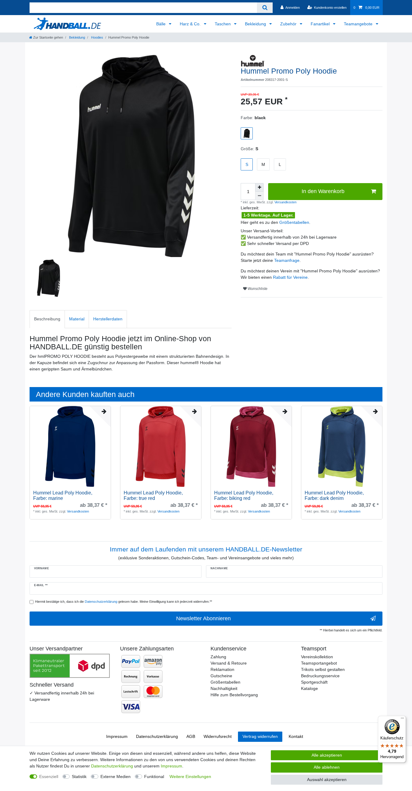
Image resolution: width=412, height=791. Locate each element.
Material (76, 318)
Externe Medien (115, 776)
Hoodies (96, 37)
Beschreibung (47, 318)
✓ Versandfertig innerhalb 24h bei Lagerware (62, 696)
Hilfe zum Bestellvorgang (234, 694)
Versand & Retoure (229, 663)
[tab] (47, 319)
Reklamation (222, 669)
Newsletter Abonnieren (203, 618)
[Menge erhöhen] (259, 187)
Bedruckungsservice (320, 675)
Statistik (79, 776)
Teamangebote (359, 23)
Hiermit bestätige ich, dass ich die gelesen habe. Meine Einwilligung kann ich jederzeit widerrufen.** (123, 601)
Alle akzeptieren (327, 755)
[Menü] (402, 719)
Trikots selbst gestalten (323, 669)
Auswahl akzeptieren (327, 779)
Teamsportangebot (319, 663)
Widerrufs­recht (218, 736)
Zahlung (218, 656)
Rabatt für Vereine (290, 277)
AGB (190, 736)
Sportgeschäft (314, 682)
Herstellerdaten (107, 318)
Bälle (161, 23)
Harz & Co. (191, 23)
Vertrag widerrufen (260, 736)
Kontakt (296, 736)
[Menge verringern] (259, 196)
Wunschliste (257, 289)
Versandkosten (285, 202)
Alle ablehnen (327, 767)
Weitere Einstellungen (190, 776)
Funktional (154, 776)
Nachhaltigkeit (224, 688)
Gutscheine (221, 675)
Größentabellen (294, 222)
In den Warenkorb (323, 191)
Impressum (117, 736)
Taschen (223, 23)
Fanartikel (321, 23)
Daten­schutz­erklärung (157, 736)
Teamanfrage (286, 260)
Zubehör (289, 23)
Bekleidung (256, 23)
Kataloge (309, 688)
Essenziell (48, 776)
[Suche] (264, 7)
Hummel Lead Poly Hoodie (62, 495)
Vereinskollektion (317, 656)
